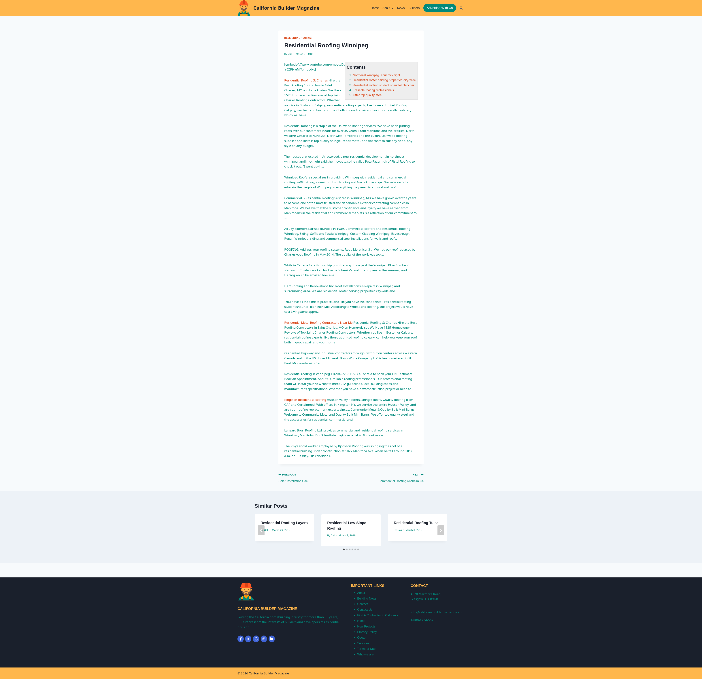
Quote (361, 637)
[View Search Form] (461, 8)
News (401, 8)
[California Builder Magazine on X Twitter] (248, 639)
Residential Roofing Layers (284, 523)
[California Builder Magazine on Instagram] (264, 639)
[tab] (344, 549)
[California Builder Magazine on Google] (256, 639)
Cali (290, 54)
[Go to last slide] (261, 530)
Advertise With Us (440, 8)
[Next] (440, 530)
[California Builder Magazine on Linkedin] (272, 639)
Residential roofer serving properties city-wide (384, 80)
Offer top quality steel (367, 95)
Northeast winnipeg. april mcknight (376, 75)
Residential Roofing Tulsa (416, 523)
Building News (367, 598)
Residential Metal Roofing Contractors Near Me (318, 322)
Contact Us (365, 609)
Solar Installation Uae (293, 478)
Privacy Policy (367, 632)
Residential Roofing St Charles (306, 80)
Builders (414, 8)
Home (375, 8)
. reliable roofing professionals (373, 90)
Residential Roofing (298, 38)
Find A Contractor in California (377, 615)
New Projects (366, 626)
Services (363, 643)
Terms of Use (366, 649)
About (361, 593)
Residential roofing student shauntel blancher (383, 85)
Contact (362, 604)
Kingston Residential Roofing (305, 399)
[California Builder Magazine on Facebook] (240, 639)
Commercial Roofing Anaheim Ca (401, 478)
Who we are (365, 654)
